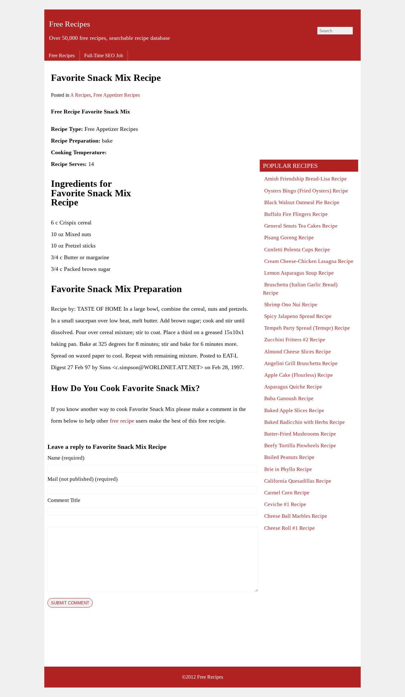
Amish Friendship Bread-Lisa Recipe (305, 179)
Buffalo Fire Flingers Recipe (296, 214)
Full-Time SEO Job (103, 55)
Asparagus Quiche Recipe (293, 387)
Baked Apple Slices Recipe (294, 410)
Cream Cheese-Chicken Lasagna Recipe (308, 261)
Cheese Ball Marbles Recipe (295, 516)
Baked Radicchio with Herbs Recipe (304, 422)
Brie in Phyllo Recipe (288, 469)
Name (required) (65, 458)
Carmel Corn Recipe (286, 493)
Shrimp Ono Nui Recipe (290, 305)
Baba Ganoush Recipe (289, 398)
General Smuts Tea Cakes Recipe (301, 226)
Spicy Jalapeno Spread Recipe (298, 316)
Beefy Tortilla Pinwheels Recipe (300, 446)
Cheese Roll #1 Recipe (289, 528)
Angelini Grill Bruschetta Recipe (301, 363)
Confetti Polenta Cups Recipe (297, 250)
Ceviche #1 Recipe (285, 504)
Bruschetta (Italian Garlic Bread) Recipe (300, 289)
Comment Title (63, 500)
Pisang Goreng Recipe (289, 238)
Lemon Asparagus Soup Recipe (299, 273)
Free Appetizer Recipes (116, 95)
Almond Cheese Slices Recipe (297, 352)
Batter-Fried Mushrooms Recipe (300, 434)
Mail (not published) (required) (82, 479)
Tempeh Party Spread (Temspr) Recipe (307, 328)
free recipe (122, 421)
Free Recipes (69, 24)
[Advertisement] (200, 150)
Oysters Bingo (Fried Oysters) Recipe (306, 191)
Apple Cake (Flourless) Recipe (298, 375)
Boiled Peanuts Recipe (289, 457)
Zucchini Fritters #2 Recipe (294, 340)
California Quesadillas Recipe (297, 481)
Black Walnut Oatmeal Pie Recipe (302, 202)
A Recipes (80, 95)
